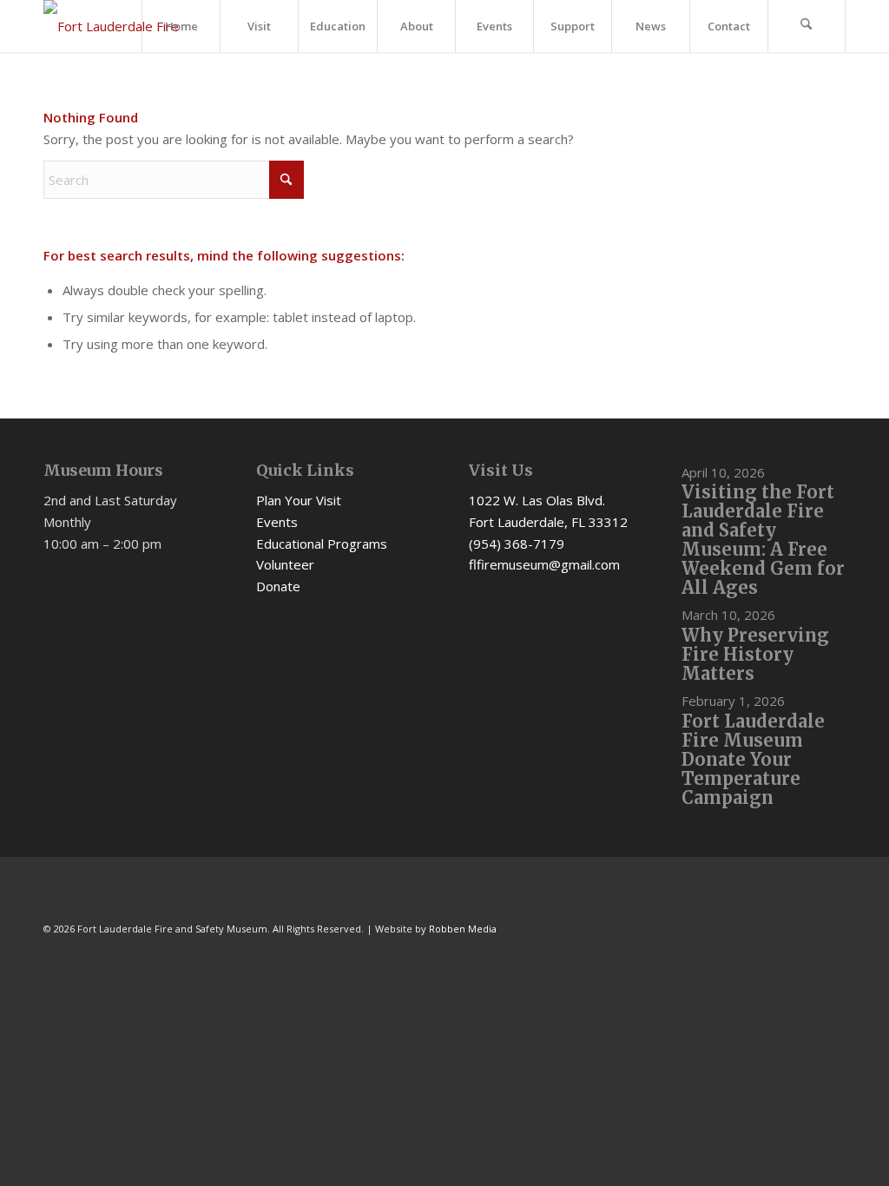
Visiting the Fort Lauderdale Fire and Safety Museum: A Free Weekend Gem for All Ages (763, 539)
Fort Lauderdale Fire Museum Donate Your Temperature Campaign (753, 759)
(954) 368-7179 (516, 543)
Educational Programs (321, 543)
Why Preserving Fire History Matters (755, 654)
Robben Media (463, 928)
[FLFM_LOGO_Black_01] (121, 26)
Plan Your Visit (298, 500)
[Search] (806, 26)
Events (277, 521)
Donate (278, 586)
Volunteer (285, 564)
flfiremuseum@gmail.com (544, 564)
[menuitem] (181, 26)
